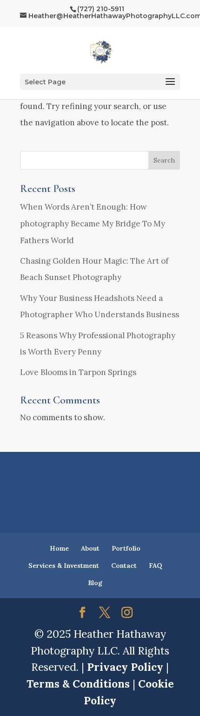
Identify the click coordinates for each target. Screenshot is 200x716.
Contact (124, 565)
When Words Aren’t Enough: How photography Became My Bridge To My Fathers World (92, 223)
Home (59, 548)
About (90, 548)
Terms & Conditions (78, 683)
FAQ (155, 565)
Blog (95, 583)
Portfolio (126, 548)
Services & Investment (63, 565)
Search (164, 160)
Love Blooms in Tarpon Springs (78, 372)
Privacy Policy (125, 667)
